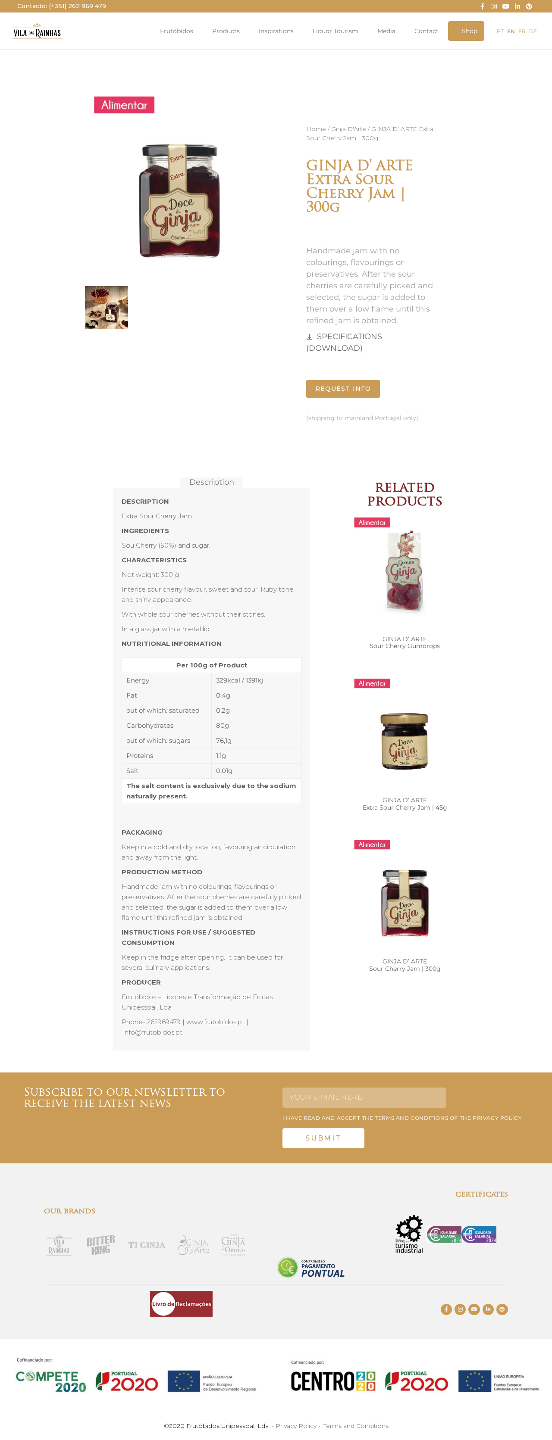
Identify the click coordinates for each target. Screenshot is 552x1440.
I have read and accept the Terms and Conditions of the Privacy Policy (402, 1118)
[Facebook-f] (482, 6)
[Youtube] (505, 6)
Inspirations (276, 31)
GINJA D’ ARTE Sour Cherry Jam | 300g (405, 964)
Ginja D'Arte (348, 129)
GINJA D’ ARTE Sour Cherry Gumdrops (405, 642)
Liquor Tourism (335, 31)
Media (386, 31)
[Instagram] (494, 6)
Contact (426, 31)
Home (316, 129)
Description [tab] (211, 482)
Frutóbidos (176, 31)
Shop (469, 31)
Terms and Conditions (356, 1426)
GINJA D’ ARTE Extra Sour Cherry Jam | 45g (405, 803)
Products (226, 31)
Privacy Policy (296, 1426)
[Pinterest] (529, 6)
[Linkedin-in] (517, 6)
